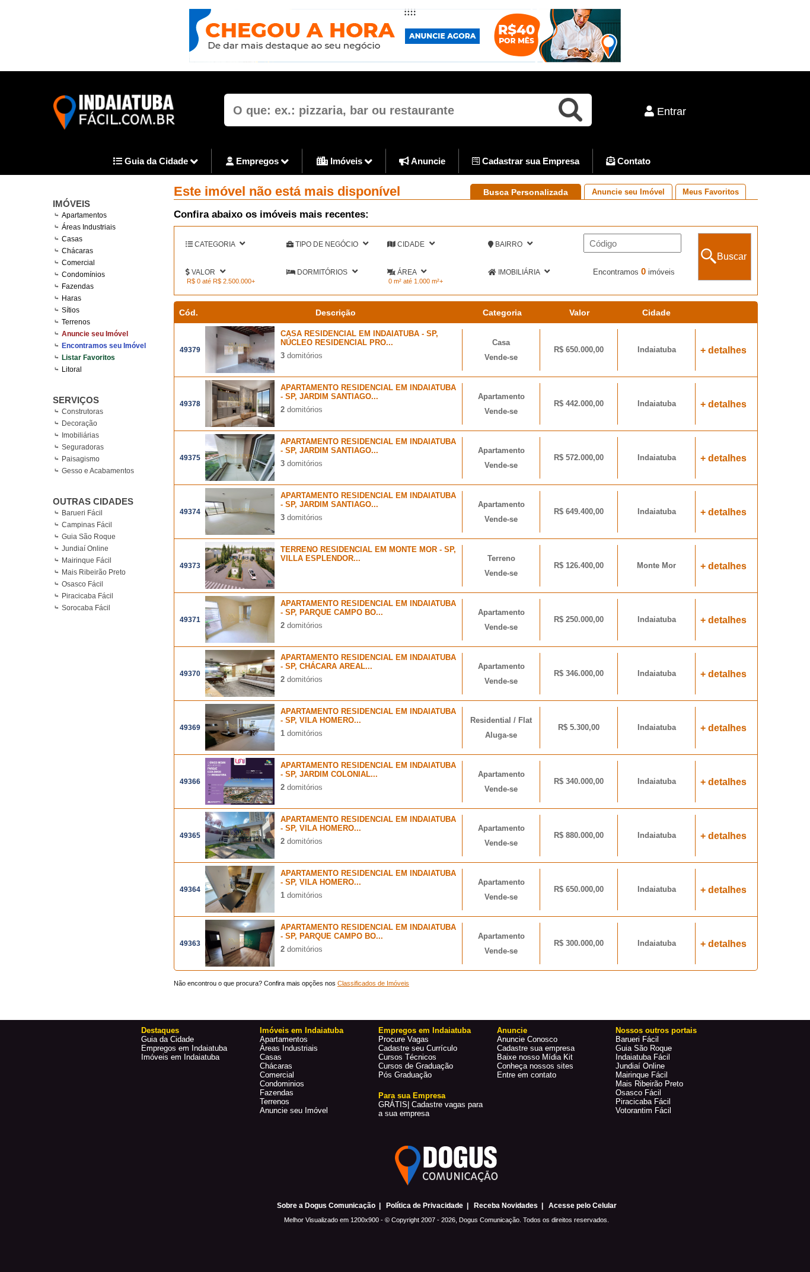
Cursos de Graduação (415, 1065)
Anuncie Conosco (527, 1039)
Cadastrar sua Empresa (529, 161)
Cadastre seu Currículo (417, 1048)
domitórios (301, 355)
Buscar (732, 256)
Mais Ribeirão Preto (94, 572)
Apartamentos (284, 1039)
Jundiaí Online (85, 548)
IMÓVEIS (71, 204)
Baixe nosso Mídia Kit (535, 1057)
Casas (271, 1057)
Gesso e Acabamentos (98, 471)
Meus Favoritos (711, 191)
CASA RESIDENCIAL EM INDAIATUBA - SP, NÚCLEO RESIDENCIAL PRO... (359, 338)
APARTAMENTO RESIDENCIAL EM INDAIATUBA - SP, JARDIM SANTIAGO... (368, 392)
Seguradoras (83, 447)
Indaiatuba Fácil (643, 1057)
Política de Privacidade (424, 1205)
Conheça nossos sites (535, 1065)
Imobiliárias (80, 435)
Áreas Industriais (289, 1048)
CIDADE (411, 244)
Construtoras (82, 411)
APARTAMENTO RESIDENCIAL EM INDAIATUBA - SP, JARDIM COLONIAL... (368, 770)
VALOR (203, 272)
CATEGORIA (215, 244)
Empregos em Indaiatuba (184, 1048)
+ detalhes (723, 350)
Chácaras (276, 1065)
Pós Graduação (405, 1074)
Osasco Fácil (82, 584)
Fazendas (277, 1092)
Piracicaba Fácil (87, 596)
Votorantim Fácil (643, 1110)
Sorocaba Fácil (86, 608)
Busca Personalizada (525, 192)
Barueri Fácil (82, 513)
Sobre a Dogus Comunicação (326, 1205)
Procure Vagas (403, 1039)
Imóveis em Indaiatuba (180, 1057)
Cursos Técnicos (407, 1057)
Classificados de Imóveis (373, 983)
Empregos (257, 161)
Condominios (282, 1083)
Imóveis (346, 161)
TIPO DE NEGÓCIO (327, 244)
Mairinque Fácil (86, 560)
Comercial (277, 1074)
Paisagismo (81, 459)
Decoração (79, 423)
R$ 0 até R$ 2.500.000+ (221, 281)
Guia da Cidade (156, 161)
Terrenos (274, 1101)
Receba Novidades (506, 1205)
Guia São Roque (89, 537)
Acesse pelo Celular (582, 1205)
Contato (632, 161)
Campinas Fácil (87, 525)
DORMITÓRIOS (322, 272)
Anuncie (427, 161)
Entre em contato (526, 1074)
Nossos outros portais (656, 1030)
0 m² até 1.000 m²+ (415, 281)
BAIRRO (508, 244)
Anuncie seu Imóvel (628, 191)
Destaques (160, 1030)
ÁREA (407, 272)
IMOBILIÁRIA (518, 272)
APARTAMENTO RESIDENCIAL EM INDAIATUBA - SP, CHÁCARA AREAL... (368, 662)
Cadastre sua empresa (536, 1048)
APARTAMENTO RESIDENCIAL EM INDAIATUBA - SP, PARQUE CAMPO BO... (368, 608)
